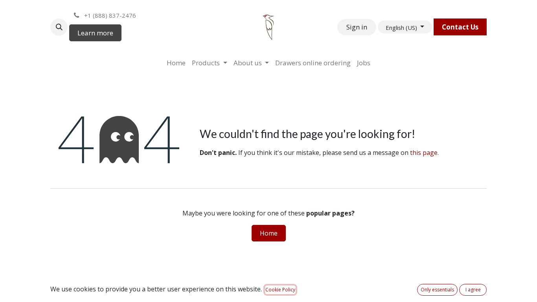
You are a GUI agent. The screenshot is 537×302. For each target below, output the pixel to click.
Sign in (356, 26)
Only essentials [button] (437, 289)
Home (269, 233)
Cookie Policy (280, 289)
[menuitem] (176, 63)
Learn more (95, 32)
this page (424, 152)
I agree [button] (473, 289)
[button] (59, 27)
